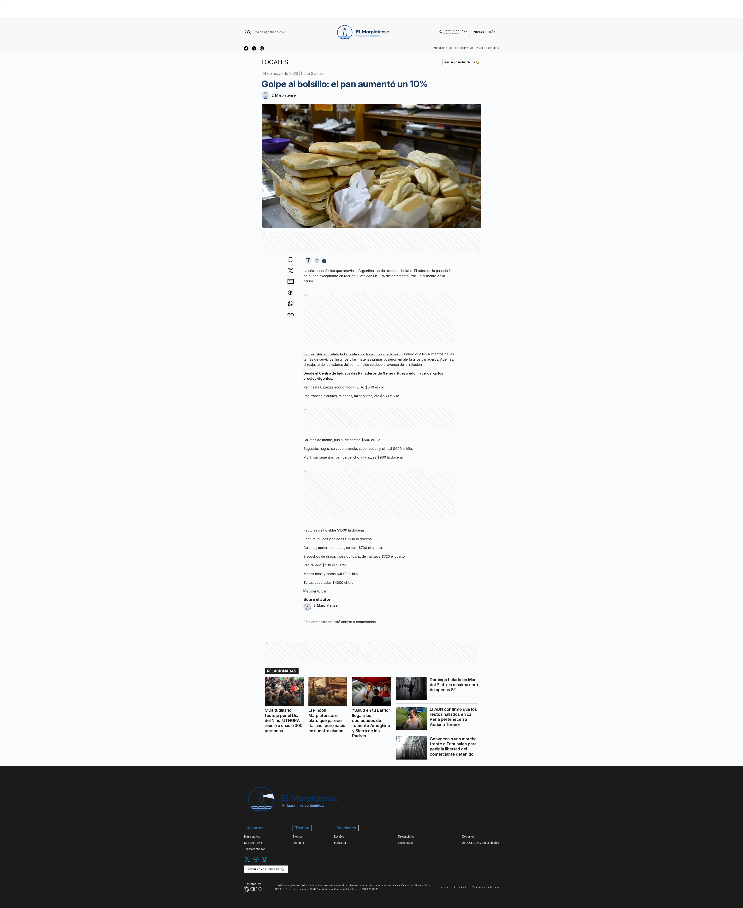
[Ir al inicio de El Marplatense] (362, 32)
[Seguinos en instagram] (261, 49)
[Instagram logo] (264, 861)
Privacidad (460, 887)
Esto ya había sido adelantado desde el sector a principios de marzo (353, 354)
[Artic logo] (253, 887)
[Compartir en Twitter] (290, 271)
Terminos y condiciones (485, 887)
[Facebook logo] (256, 861)
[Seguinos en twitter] (254, 49)
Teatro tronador (487, 47)
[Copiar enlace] (290, 315)
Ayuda (444, 887)
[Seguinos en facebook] (246, 49)
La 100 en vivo (464, 47)
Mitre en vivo (443, 47)
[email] (290, 282)
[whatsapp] (290, 304)
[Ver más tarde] (290, 260)
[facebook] (290, 293)
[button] (308, 260)
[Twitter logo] (247, 861)
